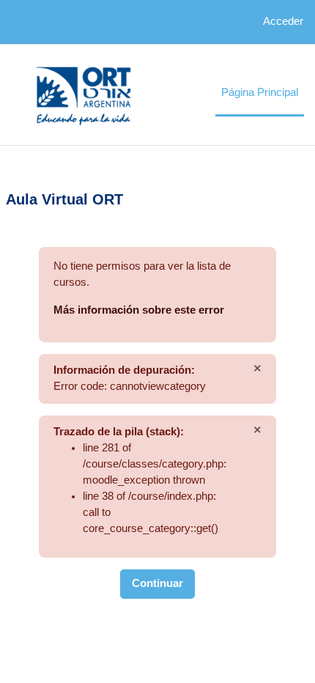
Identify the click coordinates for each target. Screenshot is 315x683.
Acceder (283, 21)
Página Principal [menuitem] (259, 92)
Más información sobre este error (138, 310)
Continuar (157, 583)
